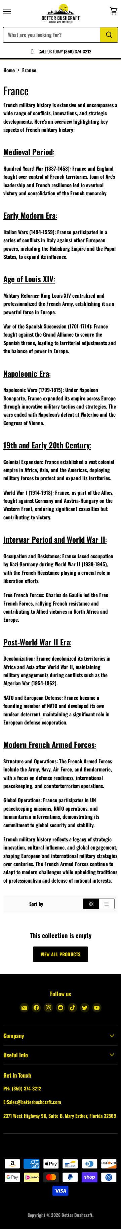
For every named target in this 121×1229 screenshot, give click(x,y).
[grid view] (91, 904)
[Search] (109, 35)
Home (9, 70)
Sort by (36, 904)
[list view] (107, 904)
